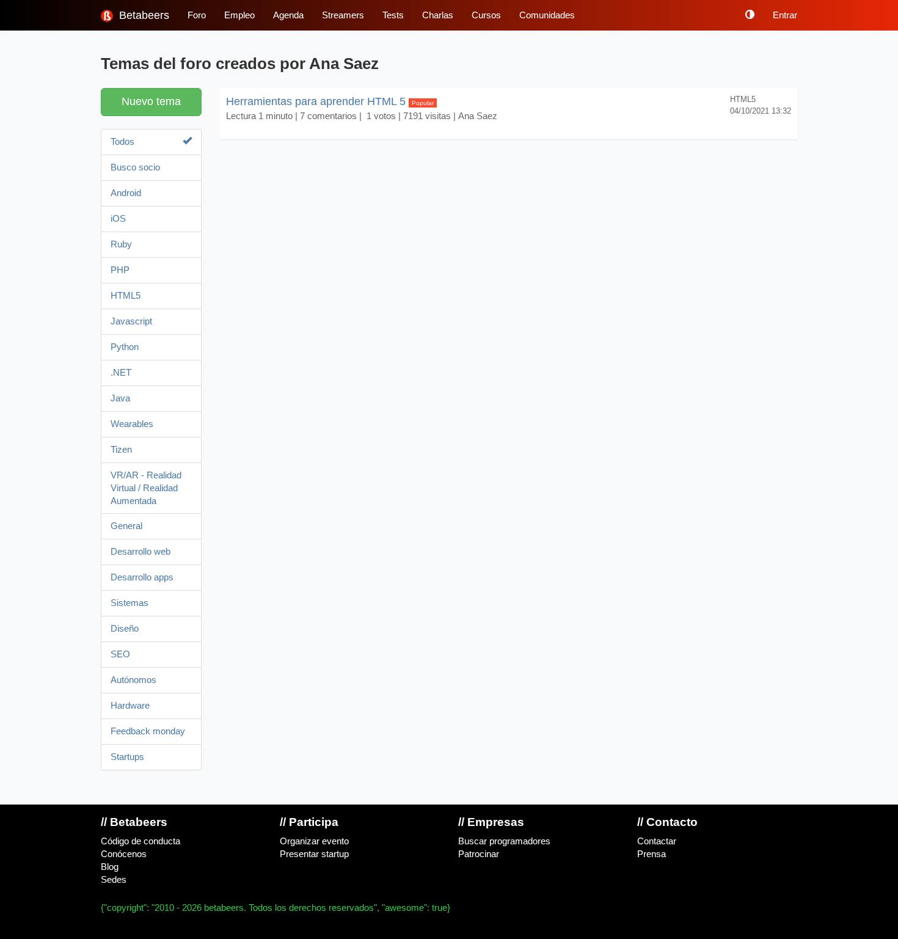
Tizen (121, 450)
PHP (120, 270)
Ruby (121, 244)
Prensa (651, 854)
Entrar (785, 15)
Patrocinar (478, 854)
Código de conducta (140, 841)
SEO (120, 654)
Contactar (656, 841)
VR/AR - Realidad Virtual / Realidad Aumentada (146, 488)
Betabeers (142, 15)
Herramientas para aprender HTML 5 (330, 101)
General (126, 526)
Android (126, 193)
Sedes (113, 880)
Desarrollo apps (142, 577)
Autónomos (133, 680)
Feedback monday (148, 731)
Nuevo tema (151, 101)
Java (120, 398)
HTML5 (126, 296)
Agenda (288, 15)
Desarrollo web (140, 552)
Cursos (486, 15)
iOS (118, 219)
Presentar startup (314, 854)
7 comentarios (328, 116)
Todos (122, 142)
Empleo (239, 15)
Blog (110, 867)
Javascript (131, 321)
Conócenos (124, 854)
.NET (121, 373)
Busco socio (135, 167)
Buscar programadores (504, 841)
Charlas (437, 15)
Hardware (130, 706)
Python (125, 347)
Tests (393, 15)
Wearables (132, 424)
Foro (197, 15)
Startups (127, 757)
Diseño (125, 629)
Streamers (343, 15)
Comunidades (547, 15)
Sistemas (129, 603)
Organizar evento (314, 841)
